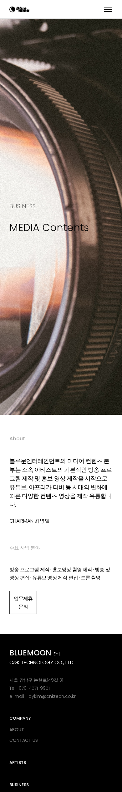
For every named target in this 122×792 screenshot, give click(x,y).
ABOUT (16, 730)
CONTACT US (23, 740)
